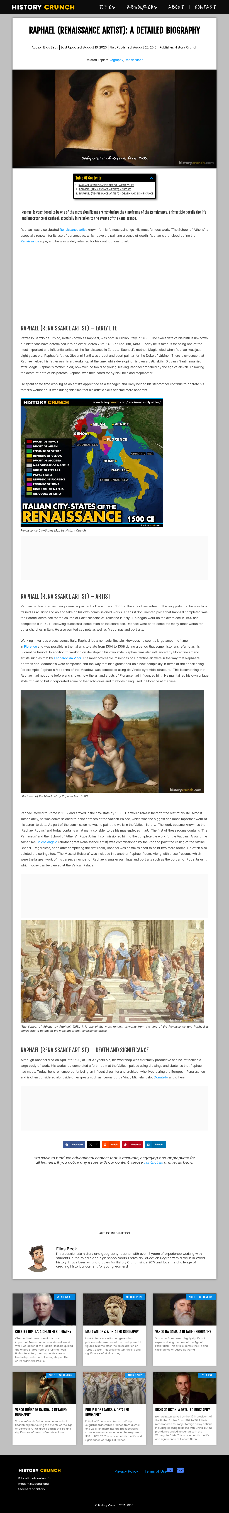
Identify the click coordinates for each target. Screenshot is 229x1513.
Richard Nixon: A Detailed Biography (182, 1409)
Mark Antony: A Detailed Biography (112, 1331)
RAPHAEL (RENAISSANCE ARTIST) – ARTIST (105, 189)
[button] (152, 178)
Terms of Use (156, 1471)
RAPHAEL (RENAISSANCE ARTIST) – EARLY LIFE (106, 185)
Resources (142, 7)
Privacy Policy (126, 1471)
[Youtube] (170, 1470)
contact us (153, 1162)
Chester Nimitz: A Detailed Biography (43, 1331)
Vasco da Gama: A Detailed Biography (183, 1331)
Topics (107, 7)
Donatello (161, 1077)
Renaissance (134, 60)
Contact (205, 7)
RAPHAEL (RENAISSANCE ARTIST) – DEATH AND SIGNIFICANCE (116, 193)
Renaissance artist (73, 230)
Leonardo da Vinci (67, 658)
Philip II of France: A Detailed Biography (107, 1412)
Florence (30, 646)
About (176, 7)
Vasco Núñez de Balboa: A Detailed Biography (41, 1412)
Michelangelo (47, 842)
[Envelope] (180, 1470)
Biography (116, 60)
